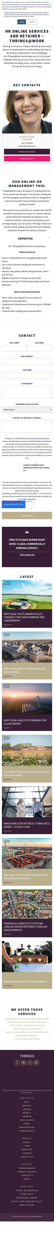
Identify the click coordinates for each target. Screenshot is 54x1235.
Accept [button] (21, 22)
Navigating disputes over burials (25, 981)
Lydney (27, 1124)
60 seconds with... (27, 158)
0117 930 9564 (27, 143)
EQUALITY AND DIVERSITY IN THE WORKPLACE (27, 1032)
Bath (27, 1102)
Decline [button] (32, 22)
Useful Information (27, 1190)
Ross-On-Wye (27, 1120)
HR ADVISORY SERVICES (27, 1035)
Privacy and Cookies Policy (27, 1201)
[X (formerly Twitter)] (17, 1062)
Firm (27, 1146)
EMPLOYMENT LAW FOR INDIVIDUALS (27, 1025)
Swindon (27, 1116)
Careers (27, 1153)
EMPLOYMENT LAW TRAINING (27, 1028)
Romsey (27, 1113)
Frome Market (27, 1131)
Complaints (27, 1194)
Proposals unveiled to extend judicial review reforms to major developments (25, 927)
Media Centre (27, 1205)
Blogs (27, 1179)
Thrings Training (27, 1172)
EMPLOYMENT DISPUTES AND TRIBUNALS (27, 1022)
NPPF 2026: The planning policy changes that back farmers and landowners (24, 617)
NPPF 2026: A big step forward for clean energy (25, 722)
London (27, 1109)
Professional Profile (27, 151)
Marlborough (27, 1127)
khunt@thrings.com (27, 146)
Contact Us (27, 1157)
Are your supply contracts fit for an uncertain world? (26, 876)
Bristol (27, 1105)
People (27, 1142)
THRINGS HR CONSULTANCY (27, 1038)
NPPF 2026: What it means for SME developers (24, 670)
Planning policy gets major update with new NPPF (26, 773)
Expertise (25, 238)
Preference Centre (27, 1198)
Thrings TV (27, 1175)
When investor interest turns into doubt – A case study (26, 825)
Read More (8, 624)
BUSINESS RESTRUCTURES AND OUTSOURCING (27, 1018)
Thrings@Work (27, 1168)
